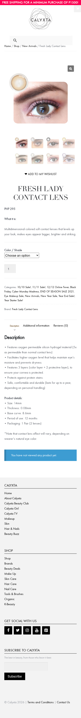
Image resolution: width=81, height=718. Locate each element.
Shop (16, 46)
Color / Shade (13, 250)
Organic (9, 599)
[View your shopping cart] (77, 8)
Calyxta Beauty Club (16, 503)
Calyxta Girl (11, 508)
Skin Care (10, 579)
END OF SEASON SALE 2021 (57, 291)
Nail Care (10, 589)
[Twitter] (18, 630)
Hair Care (10, 584)
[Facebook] (8, 630)
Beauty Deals (12, 568)
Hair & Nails (11, 529)
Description (14, 326)
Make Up (10, 574)
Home (7, 46)
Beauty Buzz (11, 534)
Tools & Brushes (13, 594)
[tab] (14, 325)
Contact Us (63, 702)
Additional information (36, 325)
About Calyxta (12, 498)
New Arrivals (29, 46)
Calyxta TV (10, 513)
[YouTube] (36, 630)
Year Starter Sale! (13, 300)
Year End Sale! (67, 296)
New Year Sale (49, 296)
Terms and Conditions (41, 702)
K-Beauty (9, 604)
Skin (6, 523)
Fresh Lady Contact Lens (25, 309)
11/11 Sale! (38, 287)
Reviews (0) (60, 325)
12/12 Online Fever (58, 287)
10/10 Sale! (24, 287)
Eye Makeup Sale (14, 296)
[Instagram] (27, 630)
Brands (8, 563)
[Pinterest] (46, 630)
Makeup (9, 519)
